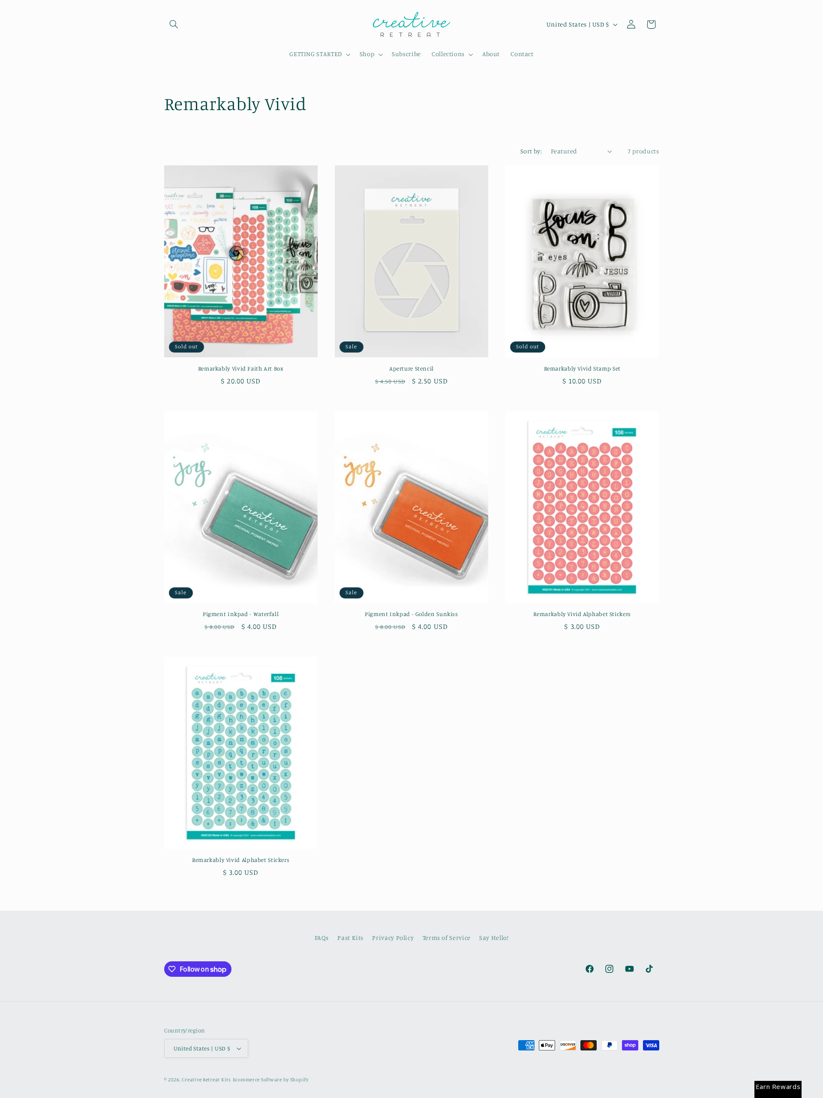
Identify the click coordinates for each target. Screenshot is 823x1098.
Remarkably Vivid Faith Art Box (241, 368)
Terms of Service (447, 937)
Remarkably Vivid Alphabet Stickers (582, 613)
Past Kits (350, 937)
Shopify (299, 1080)
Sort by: (531, 151)
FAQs (322, 937)
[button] (174, 24)
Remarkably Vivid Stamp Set (582, 368)
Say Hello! (493, 937)
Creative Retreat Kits (206, 1080)
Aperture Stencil (411, 368)
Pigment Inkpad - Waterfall (241, 613)
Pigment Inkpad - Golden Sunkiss (411, 613)
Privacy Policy (393, 937)
